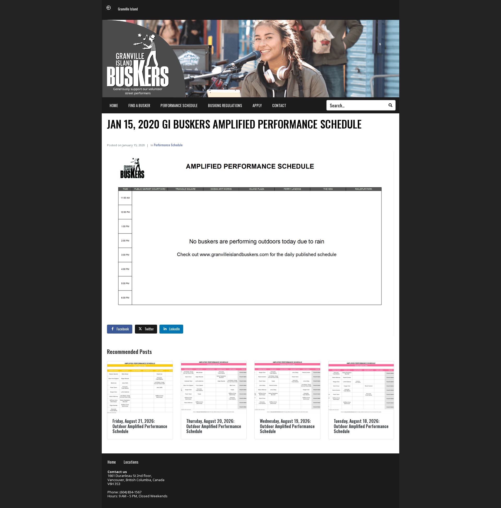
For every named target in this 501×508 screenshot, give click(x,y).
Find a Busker (139, 105)
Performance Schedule (179, 105)
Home (114, 105)
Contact (279, 105)
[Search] (390, 105)
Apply (257, 105)
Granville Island (128, 9)
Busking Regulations (225, 105)
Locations (131, 462)
